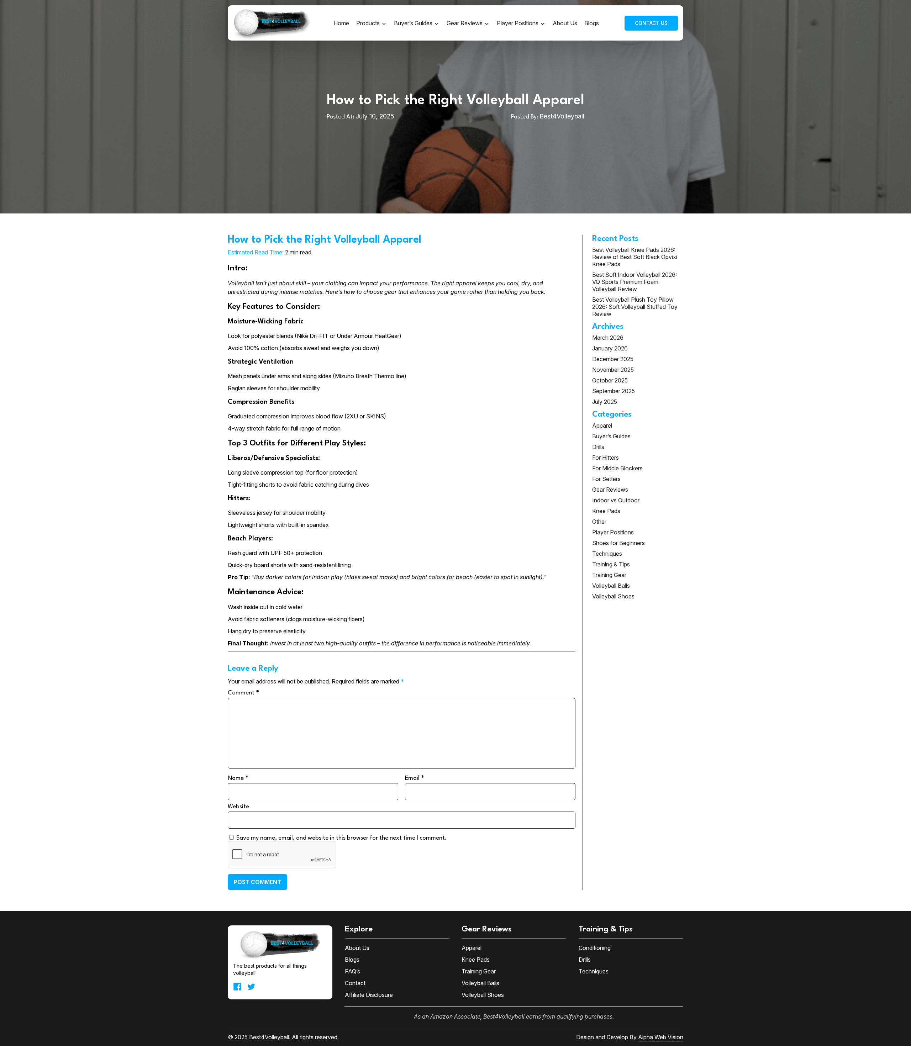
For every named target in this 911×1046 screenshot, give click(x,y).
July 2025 (604, 401)
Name (238, 777)
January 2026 (610, 348)
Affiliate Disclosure (369, 994)
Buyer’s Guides (413, 23)
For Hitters (605, 457)
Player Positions (517, 23)
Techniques (607, 553)
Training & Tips (611, 564)
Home (341, 23)
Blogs (591, 23)
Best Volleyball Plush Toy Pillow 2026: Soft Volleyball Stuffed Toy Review (635, 306)
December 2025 (612, 359)
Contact (355, 983)
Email (414, 777)
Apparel (602, 425)
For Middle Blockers (617, 468)
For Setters (606, 478)
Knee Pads (606, 510)
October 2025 (610, 380)
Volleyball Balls (611, 585)
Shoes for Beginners (618, 542)
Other (599, 521)
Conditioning (595, 947)
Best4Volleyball (561, 116)
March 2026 (607, 337)
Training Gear (609, 575)
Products (368, 23)
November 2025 (613, 369)
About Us (565, 23)
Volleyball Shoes (613, 596)
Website (238, 807)
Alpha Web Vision (660, 1037)
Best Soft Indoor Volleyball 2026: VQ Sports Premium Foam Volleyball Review (634, 281)
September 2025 (613, 391)
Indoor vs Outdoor (615, 500)
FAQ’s (352, 971)
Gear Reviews (465, 23)
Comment (243, 692)
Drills (598, 446)
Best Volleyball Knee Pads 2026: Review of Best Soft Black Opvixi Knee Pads (634, 257)
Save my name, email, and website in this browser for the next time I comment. (341, 838)
